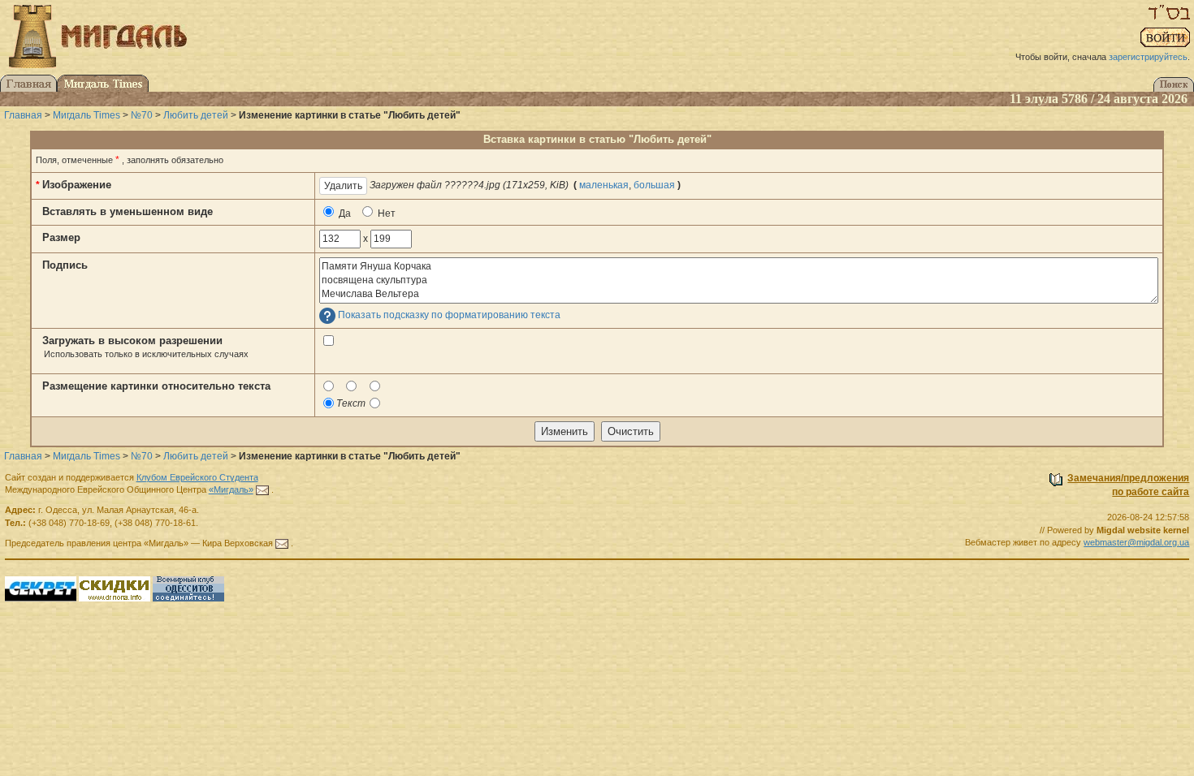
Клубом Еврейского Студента (197, 477)
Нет (385, 213)
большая (654, 185)
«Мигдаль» (231, 489)
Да (343, 213)
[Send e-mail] (262, 489)
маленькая (604, 185)
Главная (23, 115)
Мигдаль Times (86, 115)
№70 (142, 115)
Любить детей (195, 115)
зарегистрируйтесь (1148, 57)
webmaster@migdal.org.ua (1136, 542)
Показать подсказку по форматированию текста (449, 315)
